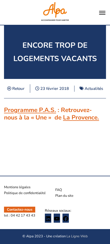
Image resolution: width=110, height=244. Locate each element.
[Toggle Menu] (102, 13)
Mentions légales (17, 187)
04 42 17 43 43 (23, 215)
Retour (18, 88)
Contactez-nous (19, 209)
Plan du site (64, 195)
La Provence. (81, 117)
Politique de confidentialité (25, 193)
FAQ (58, 189)
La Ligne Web (77, 236)
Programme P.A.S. (30, 110)
